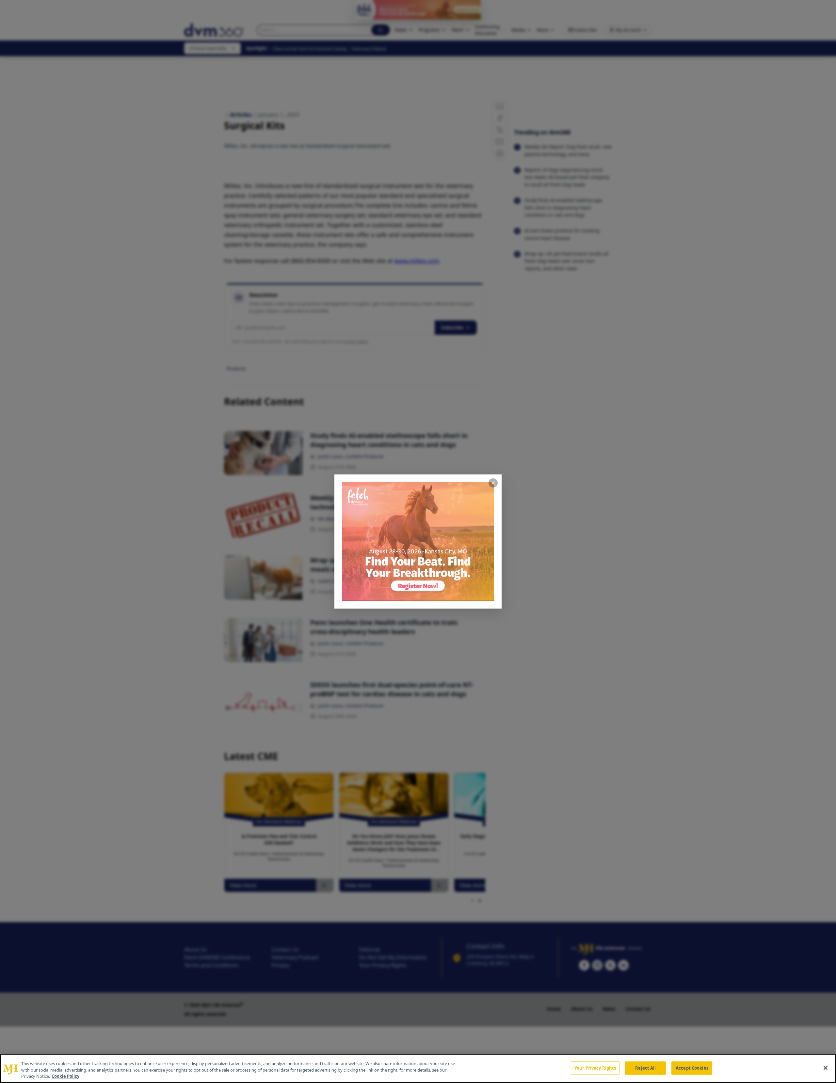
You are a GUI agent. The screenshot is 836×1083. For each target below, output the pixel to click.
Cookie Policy (65, 1076)
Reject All (645, 1068)
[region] (418, 1068)
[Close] (825, 1067)
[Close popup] (493, 482)
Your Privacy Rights (595, 1068)
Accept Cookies (692, 1068)
